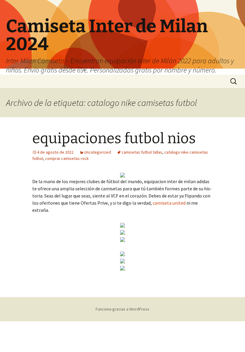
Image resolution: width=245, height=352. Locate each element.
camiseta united (169, 203)
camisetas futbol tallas (142, 152)
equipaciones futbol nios (114, 138)
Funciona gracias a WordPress (122, 309)
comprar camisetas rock (67, 158)
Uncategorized (97, 152)
